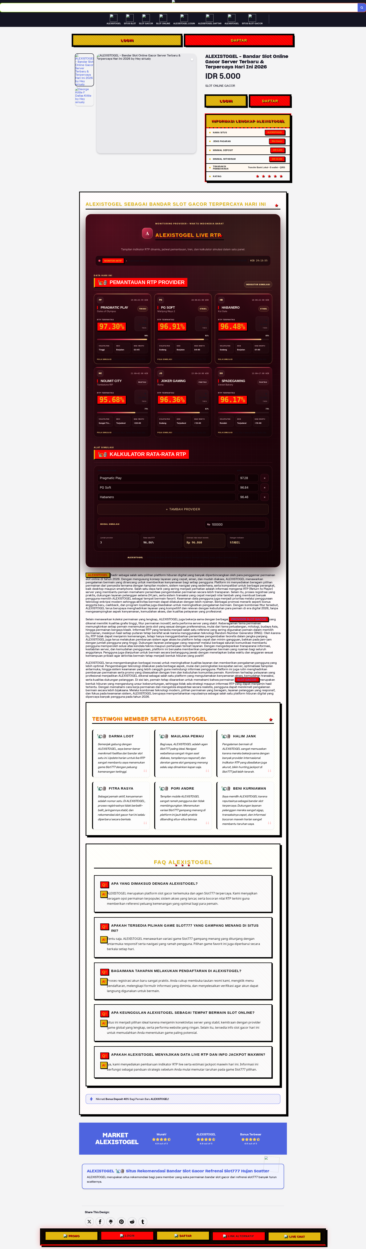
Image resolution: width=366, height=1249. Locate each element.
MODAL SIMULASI (110, 524)
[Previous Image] (100, 104)
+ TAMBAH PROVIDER (183, 509)
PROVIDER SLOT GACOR (248, 619)
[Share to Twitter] (89, 1221)
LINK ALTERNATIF (241, 1236)
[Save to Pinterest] (121, 1221)
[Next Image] (193, 104)
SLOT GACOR (246, 679)
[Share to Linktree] (110, 1221)
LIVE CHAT (297, 1236)
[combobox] (179, 7)
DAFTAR (239, 40)
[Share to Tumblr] (142, 1221)
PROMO (73, 1236)
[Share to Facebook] (100, 1221)
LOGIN (127, 40)
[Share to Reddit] (132, 1221)
